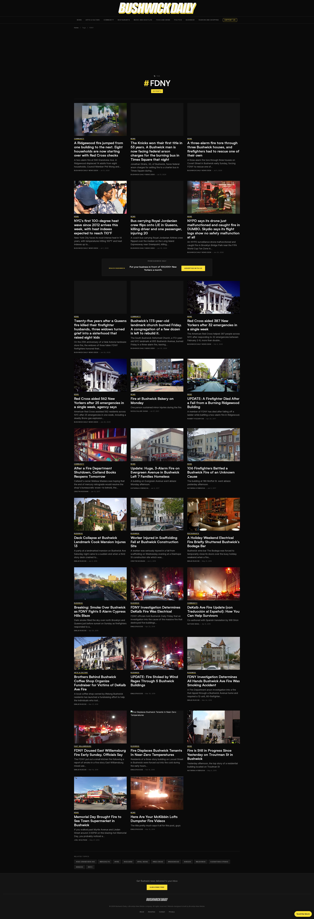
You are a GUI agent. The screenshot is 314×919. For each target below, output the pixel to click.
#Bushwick (201, 862)
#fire (117, 862)
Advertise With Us (193, 268)
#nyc (90, 867)
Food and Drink (163, 20)
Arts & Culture (93, 20)
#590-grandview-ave (85, 862)
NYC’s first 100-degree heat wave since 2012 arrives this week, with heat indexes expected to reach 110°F (96, 227)
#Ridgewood (173, 862)
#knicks (79, 867)
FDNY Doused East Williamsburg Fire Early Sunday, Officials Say (100, 752)
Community (109, 20)
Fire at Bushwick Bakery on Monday (152, 400)
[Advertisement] (157, 50)
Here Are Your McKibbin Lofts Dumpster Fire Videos (154, 819)
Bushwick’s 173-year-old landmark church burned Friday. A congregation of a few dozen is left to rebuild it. (156, 327)
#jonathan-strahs (219, 862)
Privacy (172, 912)
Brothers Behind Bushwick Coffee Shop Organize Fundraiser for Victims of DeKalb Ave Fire (100, 683)
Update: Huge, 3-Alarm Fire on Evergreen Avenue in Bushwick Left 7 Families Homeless (155, 472)
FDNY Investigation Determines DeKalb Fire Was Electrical (155, 609)
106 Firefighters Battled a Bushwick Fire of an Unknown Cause (211, 472)
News (79, 20)
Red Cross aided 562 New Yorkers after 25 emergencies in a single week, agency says (99, 402)
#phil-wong (142, 862)
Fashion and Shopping (209, 20)
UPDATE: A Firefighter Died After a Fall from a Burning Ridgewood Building (213, 402)
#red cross (158, 862)
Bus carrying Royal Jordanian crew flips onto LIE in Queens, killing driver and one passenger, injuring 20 (156, 227)
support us (230, 20)
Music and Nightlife (143, 20)
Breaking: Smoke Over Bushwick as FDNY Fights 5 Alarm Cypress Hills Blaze (99, 611)
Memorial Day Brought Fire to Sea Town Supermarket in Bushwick (97, 821)
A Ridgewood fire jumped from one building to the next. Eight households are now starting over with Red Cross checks (98, 149)
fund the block (303, 914)
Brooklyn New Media (196, 906)
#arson (187, 862)
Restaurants (124, 20)
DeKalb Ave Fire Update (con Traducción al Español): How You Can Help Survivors (213, 611)
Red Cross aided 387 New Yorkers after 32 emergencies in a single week (212, 325)
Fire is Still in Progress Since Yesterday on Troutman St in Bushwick (210, 754)
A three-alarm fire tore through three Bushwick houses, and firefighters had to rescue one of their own (213, 149)
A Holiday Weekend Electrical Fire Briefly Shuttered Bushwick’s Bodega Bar (213, 541)
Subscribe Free (157, 887)
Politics (178, 20)
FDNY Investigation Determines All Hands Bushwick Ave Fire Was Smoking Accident (213, 681)
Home (76, 28)
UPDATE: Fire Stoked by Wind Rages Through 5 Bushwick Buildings (154, 681)
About (142, 912)
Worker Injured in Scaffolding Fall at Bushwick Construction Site (154, 541)
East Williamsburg (82, 746)
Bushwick (190, 20)
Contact (162, 912)
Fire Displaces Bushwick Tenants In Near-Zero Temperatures (156, 752)
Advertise (151, 912)
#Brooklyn (105, 862)
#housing (128, 862)
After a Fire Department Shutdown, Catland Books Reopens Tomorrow (95, 472)
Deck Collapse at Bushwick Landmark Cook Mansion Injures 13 (100, 541)
